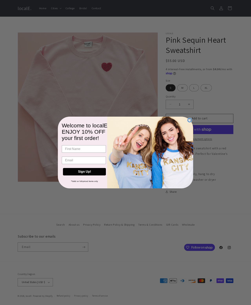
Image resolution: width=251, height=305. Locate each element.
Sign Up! (84, 171)
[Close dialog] (190, 120)
